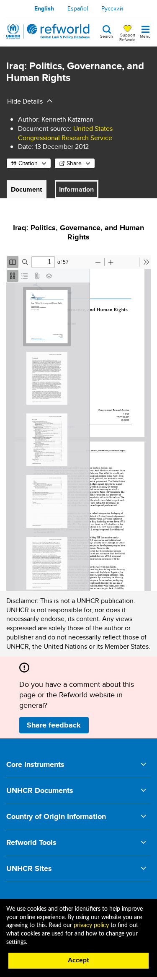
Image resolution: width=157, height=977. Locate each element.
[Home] (48, 31)
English (44, 8)
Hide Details (25, 101)
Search (106, 35)
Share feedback (54, 725)
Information (76, 189)
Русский (112, 8)
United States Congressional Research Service (65, 133)
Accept (78, 960)
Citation (28, 163)
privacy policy (91, 925)
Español (77, 8)
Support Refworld (127, 37)
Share (74, 163)
